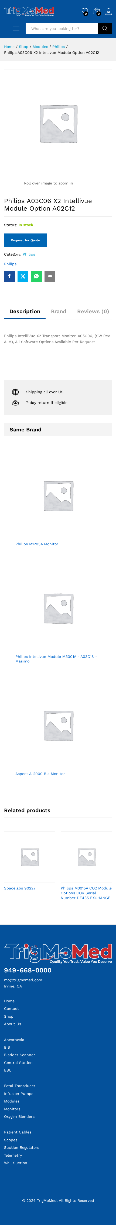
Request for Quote (25, 240)
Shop (8, 1016)
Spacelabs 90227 (20, 888)
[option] (29, 865)
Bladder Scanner (19, 1055)
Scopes (10, 1140)
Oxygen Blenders (19, 1116)
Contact (11, 1008)
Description (24, 311)
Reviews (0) (93, 311)
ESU (8, 1070)
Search (105, 28)
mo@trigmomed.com (23, 980)
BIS (7, 1047)
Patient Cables (17, 1132)
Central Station (18, 1062)
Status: (10, 225)
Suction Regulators (21, 1147)
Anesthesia (14, 1040)
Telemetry (13, 1155)
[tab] (25, 314)
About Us (12, 1024)
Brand (58, 311)
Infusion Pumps (18, 1093)
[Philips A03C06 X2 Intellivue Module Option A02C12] (9, 276)
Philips (29, 254)
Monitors (12, 1109)
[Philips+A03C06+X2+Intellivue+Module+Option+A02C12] (23, 276)
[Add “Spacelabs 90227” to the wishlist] (35, 879)
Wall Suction (15, 1163)
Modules (11, 1101)
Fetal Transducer (19, 1086)
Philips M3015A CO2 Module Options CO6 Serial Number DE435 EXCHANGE (86, 893)
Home (9, 1001)
